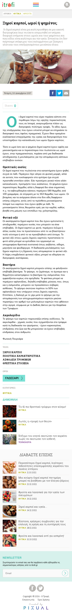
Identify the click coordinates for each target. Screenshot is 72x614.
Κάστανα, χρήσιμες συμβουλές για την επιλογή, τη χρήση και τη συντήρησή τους (36, 526)
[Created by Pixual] (36, 606)
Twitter (59, 93)
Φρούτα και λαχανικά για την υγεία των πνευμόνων (36, 497)
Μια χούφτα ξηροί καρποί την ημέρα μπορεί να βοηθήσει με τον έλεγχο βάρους (36, 482)
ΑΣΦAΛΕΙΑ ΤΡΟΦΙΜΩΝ (17, 359)
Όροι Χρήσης (44, 599)
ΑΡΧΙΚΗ (7, 14)
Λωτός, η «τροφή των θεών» (36, 426)
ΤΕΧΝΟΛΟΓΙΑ (24, 442)
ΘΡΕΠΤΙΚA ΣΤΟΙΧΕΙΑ (16, 363)
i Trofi (8, 4)
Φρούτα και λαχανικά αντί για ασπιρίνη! (36, 540)
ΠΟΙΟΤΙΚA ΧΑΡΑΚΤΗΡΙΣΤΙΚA (21, 355)
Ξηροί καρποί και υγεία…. (36, 511)
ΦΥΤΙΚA (17, 14)
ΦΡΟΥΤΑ (27, 14)
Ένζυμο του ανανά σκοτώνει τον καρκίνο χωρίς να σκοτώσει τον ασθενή (36, 440)
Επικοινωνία (28, 599)
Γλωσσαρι (11, 378)
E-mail (66, 93)
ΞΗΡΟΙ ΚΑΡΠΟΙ (12, 352)
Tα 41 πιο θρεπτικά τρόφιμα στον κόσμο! (36, 411)
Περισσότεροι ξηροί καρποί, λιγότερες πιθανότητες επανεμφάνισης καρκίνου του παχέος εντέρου (36, 467)
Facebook (53, 93)
